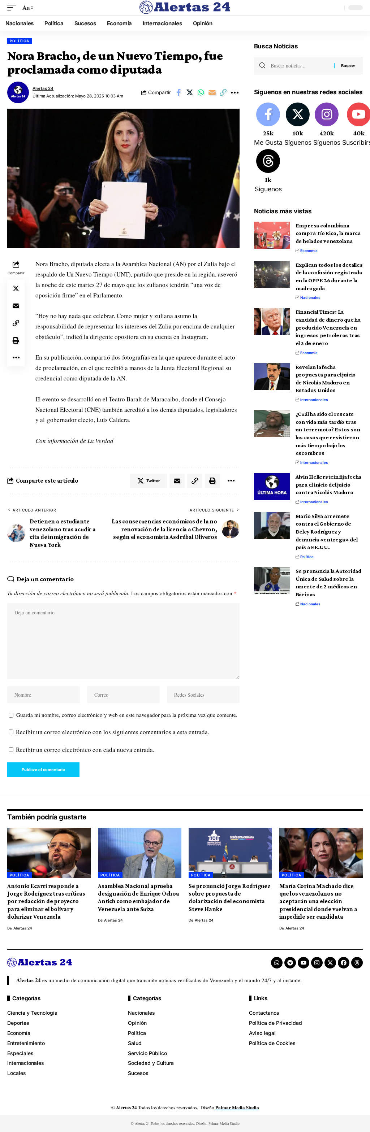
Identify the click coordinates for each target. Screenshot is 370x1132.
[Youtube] (303, 962)
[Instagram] (326, 125)
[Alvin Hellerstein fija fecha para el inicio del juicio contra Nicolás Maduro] (272, 486)
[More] (234, 92)
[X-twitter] (330, 962)
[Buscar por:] (299, 66)
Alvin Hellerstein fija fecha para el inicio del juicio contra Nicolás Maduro (328, 484)
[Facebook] (268, 125)
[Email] (212, 92)
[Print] (16, 340)
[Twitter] (297, 125)
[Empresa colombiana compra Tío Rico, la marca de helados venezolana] (272, 235)
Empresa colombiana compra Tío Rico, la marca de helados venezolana (328, 233)
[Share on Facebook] (178, 92)
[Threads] (268, 171)
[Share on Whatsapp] (201, 92)
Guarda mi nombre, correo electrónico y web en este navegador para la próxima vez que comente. (126, 714)
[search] (337, 7)
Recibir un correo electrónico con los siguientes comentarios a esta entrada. (112, 732)
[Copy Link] (223, 92)
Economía (309, 250)
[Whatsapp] (277, 962)
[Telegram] (290, 962)
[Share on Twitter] (190, 92)
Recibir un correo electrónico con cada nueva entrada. (85, 749)
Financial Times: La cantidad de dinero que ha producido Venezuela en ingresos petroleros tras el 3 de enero (328, 327)
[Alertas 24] (185, 7)
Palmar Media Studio (237, 1107)
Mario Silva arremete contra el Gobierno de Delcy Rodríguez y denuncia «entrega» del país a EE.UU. (327, 531)
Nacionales (310, 297)
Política (19, 41)
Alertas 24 (43, 88)
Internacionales (314, 399)
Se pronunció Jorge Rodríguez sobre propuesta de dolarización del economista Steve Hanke (229, 898)
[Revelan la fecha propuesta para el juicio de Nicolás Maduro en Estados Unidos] (272, 376)
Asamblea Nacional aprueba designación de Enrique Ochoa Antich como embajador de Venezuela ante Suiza (138, 898)
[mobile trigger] (13, 8)
